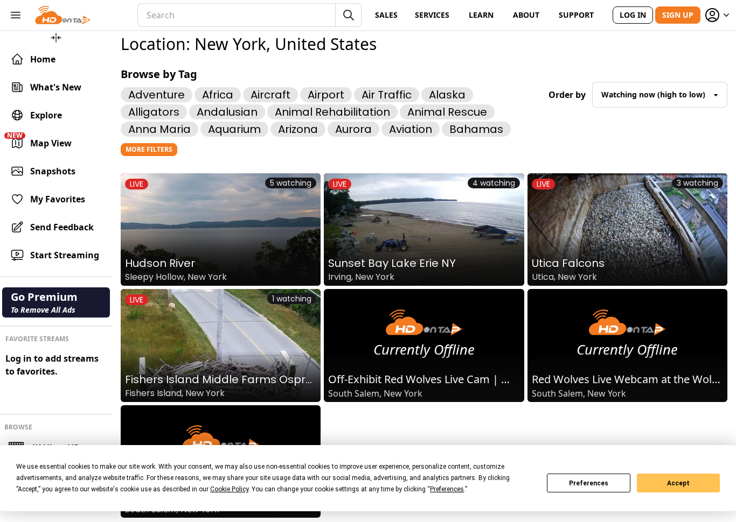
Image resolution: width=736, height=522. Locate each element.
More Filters (149, 149)
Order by (567, 95)
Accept (678, 483)
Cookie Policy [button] (229, 489)
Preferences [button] (447, 489)
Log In (633, 15)
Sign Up (677, 15)
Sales (386, 15)
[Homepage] (63, 15)
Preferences (588, 483)
